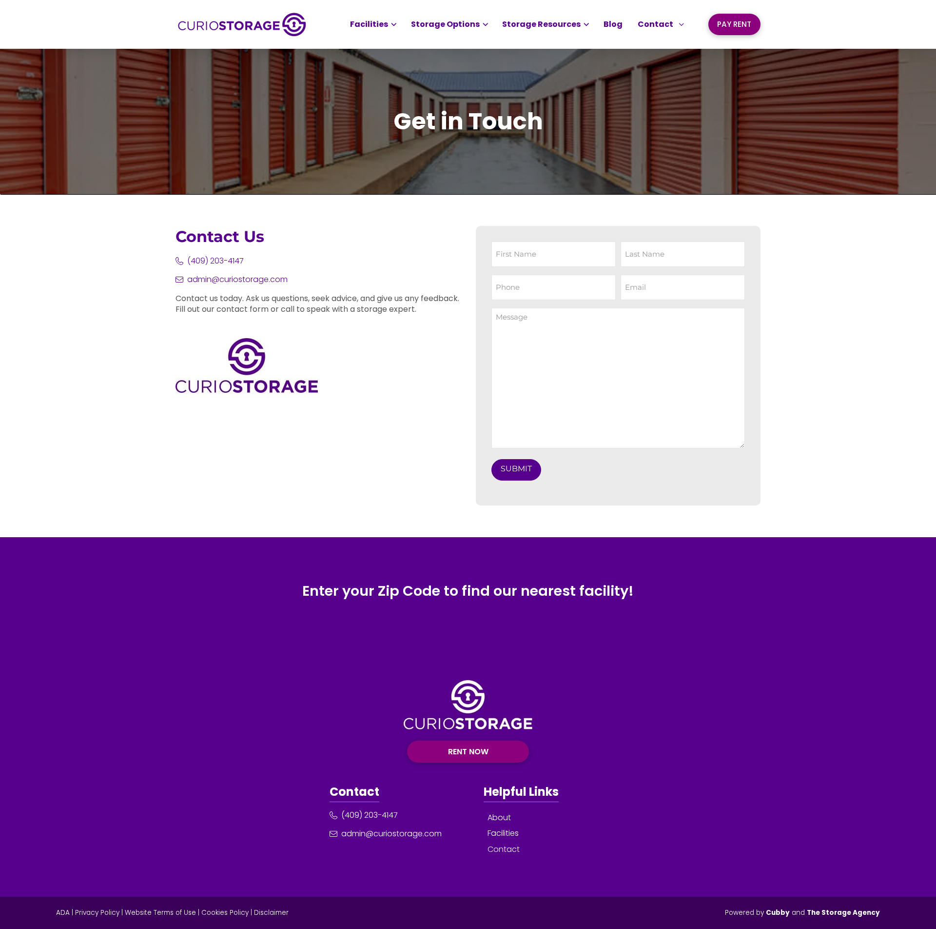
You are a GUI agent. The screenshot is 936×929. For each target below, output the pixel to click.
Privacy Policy (97, 912)
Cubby (778, 912)
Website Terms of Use (160, 912)
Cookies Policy (225, 912)
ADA (63, 912)
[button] (661, 24)
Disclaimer (271, 912)
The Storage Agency (843, 912)
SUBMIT (516, 468)
